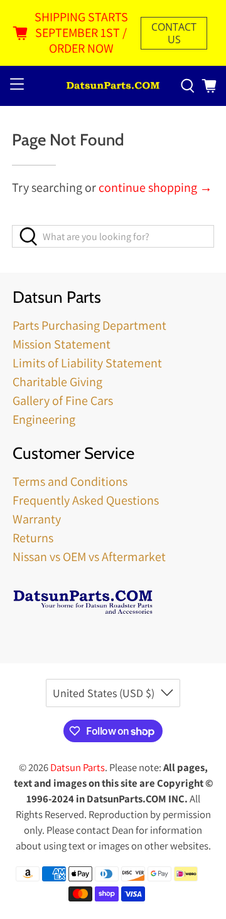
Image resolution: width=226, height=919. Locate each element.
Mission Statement (61, 344)
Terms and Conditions (70, 481)
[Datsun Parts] (113, 86)
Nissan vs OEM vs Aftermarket (89, 557)
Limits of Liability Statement (87, 363)
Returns (33, 538)
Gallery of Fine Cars (63, 400)
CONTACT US (173, 33)
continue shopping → (155, 187)
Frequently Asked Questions (86, 500)
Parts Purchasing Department (89, 325)
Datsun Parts (77, 767)
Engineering (44, 419)
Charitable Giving (57, 382)
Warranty (37, 519)
